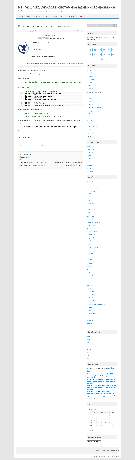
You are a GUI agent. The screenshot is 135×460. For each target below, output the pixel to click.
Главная (20, 16)
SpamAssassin (92, 282)
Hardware (90, 320)
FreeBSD (89, 165)
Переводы (37, 16)
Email (88, 270)
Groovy (89, 349)
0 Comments (80, 31)
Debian (90, 152)
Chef (89, 98)
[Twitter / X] (104, 54)
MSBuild (90, 129)
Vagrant (90, 206)
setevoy (25, 31)
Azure (90, 197)
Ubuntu (90, 158)
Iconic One (97, 456)
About (63, 16)
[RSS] (102, 59)
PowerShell (90, 358)
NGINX (90, 219)
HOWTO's (36, 145)
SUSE (89, 161)
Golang (89, 346)
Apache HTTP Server (94, 222)
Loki (91, 259)
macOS (89, 168)
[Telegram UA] (91, 50)
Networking (90, 295)
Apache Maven (92, 126)
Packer (90, 123)
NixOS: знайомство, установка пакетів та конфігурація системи (101, 381)
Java (88, 355)
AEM (89, 310)
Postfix (90, 279)
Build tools (90, 120)
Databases (90, 229)
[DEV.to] (104, 50)
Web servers (90, 216)
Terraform (91, 104)
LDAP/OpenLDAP (93, 247)
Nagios (90, 263)
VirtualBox (91, 209)
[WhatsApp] (100, 50)
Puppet (90, 101)
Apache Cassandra (93, 238)
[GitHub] (95, 54)
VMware (90, 213)
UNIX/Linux (42, 145)
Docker (90, 200)
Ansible (90, 95)
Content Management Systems (96, 304)
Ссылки (54, 16)
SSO (89, 288)
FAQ (28, 16)
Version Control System (94, 111)
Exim (89, 272)
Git (89, 114)
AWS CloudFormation (94, 107)
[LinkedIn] (109, 54)
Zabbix (90, 266)
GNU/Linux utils (91, 317)
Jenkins (90, 73)
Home (89, 37)
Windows (90, 171)
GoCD (90, 85)
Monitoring (90, 251)
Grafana (90, 257)
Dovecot (90, 275)
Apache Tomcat (92, 225)
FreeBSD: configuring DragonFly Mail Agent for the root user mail (100, 375)
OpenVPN (91, 301)
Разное (89, 323)
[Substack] (91, 54)
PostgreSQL (91, 234)
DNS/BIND (91, 297)
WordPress (91, 313)
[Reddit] (113, 54)
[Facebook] (100, 54)
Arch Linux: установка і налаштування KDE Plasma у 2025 (100, 370)
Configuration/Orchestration (95, 92)
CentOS (90, 155)
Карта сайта (72, 16)
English (90, 326)
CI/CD (30, 145)
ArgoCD (90, 88)
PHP (88, 352)
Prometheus (91, 253)
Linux (58, 145)
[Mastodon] (113, 50)
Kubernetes (91, 203)
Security (89, 285)
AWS (89, 194)
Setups (89, 136)
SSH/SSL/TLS (92, 291)
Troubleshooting (92, 188)
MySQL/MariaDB (93, 231)
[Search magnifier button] (115, 25)
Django (90, 307)
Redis (90, 241)
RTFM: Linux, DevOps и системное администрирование (66, 7)
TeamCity (91, 79)
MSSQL (90, 244)
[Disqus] (50, 196)
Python (89, 339)
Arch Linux (91, 149)
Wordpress (115, 456)
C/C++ (89, 343)
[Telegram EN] (95, 50)
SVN (89, 117)
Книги (46, 16)
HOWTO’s (90, 181)
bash (88, 336)
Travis (90, 82)
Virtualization (91, 191)
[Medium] (109, 50)
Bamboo (25, 145)
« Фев (91, 430)
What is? (89, 185)
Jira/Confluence (91, 133)
